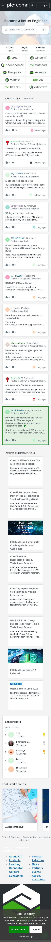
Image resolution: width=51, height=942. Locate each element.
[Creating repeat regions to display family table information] (25, 599)
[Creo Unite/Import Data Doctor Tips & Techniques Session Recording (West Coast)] (25, 503)
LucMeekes (21, 767)
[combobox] (25, 30)
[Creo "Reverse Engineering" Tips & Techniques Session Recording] (25, 567)
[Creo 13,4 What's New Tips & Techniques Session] (25, 471)
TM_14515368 (17, 238)
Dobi (18, 759)
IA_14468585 (17, 276)
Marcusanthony (18, 343)
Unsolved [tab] (29, 98)
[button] (25, 936)
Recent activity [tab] (12, 98)
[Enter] (5, 30)
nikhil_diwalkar (17, 410)
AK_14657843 (17, 174)
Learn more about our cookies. (32, 923)
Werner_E (20, 750)
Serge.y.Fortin (17, 206)
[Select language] (32, 5)
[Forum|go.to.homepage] (15, 5)
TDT (18, 733)
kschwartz (15, 308)
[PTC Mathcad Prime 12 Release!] (25, 663)
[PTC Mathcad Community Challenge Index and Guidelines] (25, 535)
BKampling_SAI (23, 741)
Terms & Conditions (11, 837)
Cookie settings (30, 837)
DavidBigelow (17, 106)
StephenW (15, 141)
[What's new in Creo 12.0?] (25, 695)
